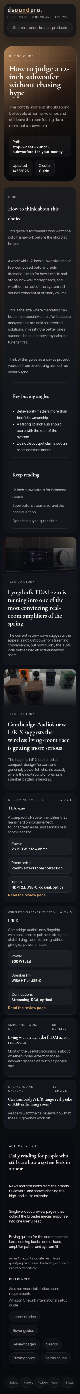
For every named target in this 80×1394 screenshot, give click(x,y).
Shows (69, 1382)
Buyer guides (23, 1330)
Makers (28, 1382)
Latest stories (24, 1316)
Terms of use (56, 1357)
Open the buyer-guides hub (35, 520)
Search (52, 1344)
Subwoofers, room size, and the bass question (38, 508)
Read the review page (27, 895)
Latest (14, 1382)
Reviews (42, 1382)
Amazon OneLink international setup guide (38, 1303)
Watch (55, 1382)
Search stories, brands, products (40, 27)
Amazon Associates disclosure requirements (34, 1291)
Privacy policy (24, 1357)
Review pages (24, 1344)
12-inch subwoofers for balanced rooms (39, 493)
